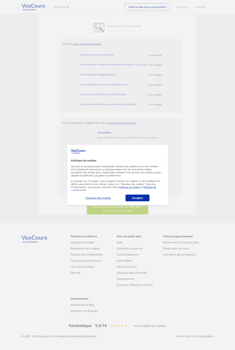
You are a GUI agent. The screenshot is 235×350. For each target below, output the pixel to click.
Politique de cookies (129, 187)
